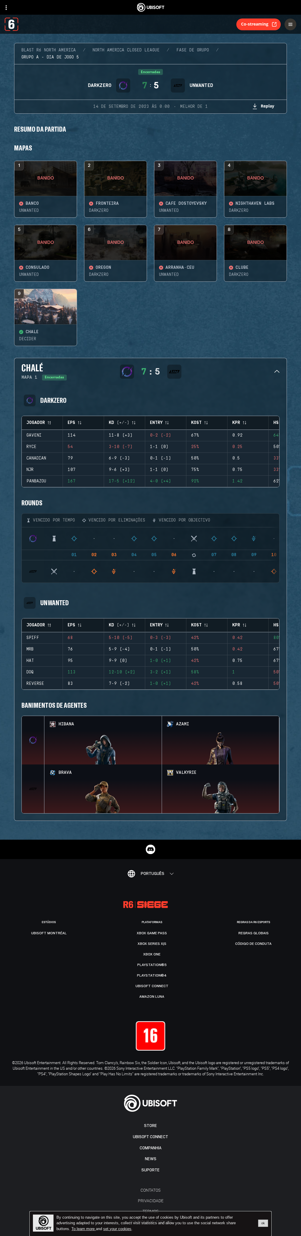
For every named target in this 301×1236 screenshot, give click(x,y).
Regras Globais (253, 933)
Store (150, 1125)
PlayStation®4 (152, 975)
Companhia (150, 1148)
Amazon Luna (151, 996)
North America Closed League (126, 50)
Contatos (150, 1190)
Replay (267, 106)
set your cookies (117, 1229)
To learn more (83, 1229)
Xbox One (151, 954)
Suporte (150, 1170)
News (150, 1159)
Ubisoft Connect (150, 1137)
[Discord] (150, 849)
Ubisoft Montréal (49, 933)
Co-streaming (254, 24)
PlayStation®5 (152, 965)
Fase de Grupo (192, 50)
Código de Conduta (253, 944)
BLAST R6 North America (48, 50)
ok (263, 1223)
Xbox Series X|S (152, 944)
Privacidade (150, 1200)
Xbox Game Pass (152, 933)
